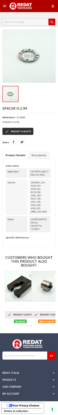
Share (13, 142)
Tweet (22, 142)
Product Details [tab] (15, 155)
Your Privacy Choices (26, 405)
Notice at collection (16, 411)
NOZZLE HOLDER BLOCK (20, 306)
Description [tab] (39, 155)
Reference (8, 117)
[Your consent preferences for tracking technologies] (52, 409)
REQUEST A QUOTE (18, 131)
